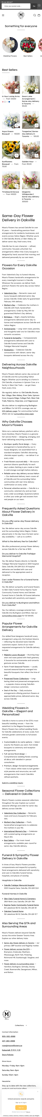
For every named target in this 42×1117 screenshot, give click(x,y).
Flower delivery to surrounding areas (19, 964)
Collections (19, 1025)
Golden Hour (28, 162)
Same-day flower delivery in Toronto (19, 943)
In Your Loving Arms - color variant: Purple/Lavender (7, 102)
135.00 (36, 136)
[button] (38, 6)
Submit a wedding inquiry (12, 783)
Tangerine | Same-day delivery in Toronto (30, 134)
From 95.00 (27, 164)
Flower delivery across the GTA (17, 949)
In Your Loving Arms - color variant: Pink (3, 102)
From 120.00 (11, 99)
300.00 (25, 201)
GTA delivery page (9, 411)
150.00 (17, 134)
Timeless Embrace (10, 192)
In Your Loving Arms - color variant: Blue (9, 102)
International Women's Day (15, 831)
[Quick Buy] (16, 90)
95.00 (24, 106)
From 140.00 (11, 194)
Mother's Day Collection (14, 822)
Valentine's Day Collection (15, 813)
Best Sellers (9, 840)
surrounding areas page (24, 414)
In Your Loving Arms (11, 96)
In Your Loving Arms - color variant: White (5, 102)
